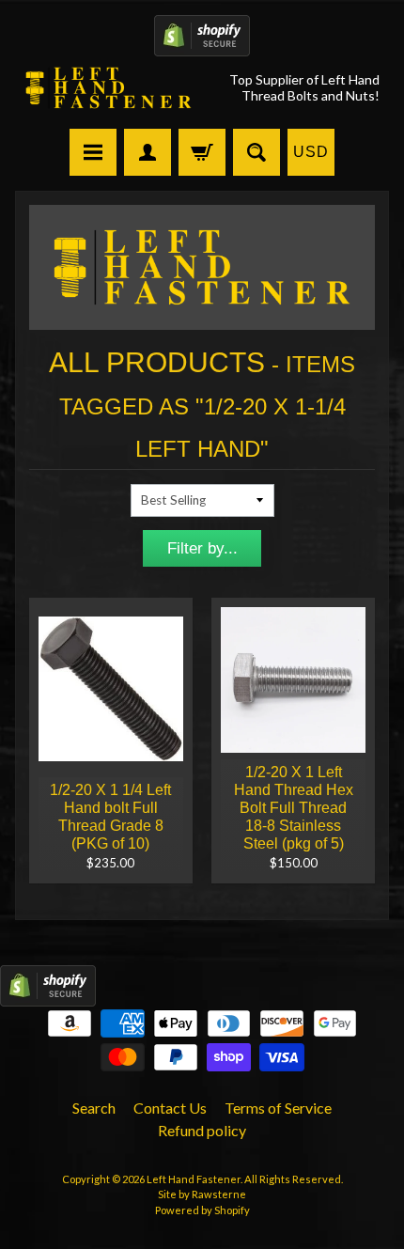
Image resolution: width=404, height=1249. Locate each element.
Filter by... (202, 548)
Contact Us (170, 1107)
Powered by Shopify (202, 1210)
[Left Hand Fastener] (108, 87)
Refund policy (202, 1130)
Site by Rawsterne (202, 1194)
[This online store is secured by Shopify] (202, 45)
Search (94, 1107)
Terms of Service (278, 1107)
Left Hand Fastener (194, 1179)
